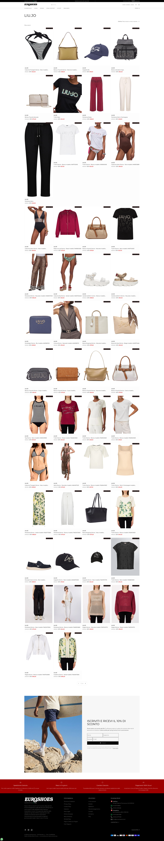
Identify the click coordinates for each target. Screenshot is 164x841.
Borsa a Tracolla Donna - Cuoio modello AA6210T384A (64, 390)
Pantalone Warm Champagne (119, 117)
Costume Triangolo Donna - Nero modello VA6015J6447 (36, 485)
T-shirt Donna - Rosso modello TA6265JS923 (65, 438)
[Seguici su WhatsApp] (32, 830)
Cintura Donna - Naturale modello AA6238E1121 (66, 343)
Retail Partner (35, 836)
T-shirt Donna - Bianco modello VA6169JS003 (95, 164)
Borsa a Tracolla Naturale (31, 117)
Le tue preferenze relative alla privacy (48, 836)
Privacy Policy (115, 748)
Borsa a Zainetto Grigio (117, 70)
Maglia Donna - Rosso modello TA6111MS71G (123, 627)
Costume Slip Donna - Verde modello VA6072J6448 (68, 296)
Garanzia (66, 809)
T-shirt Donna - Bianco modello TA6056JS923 (123, 438)
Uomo (132, 4)
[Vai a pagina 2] (85, 683)
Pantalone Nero (29, 201)
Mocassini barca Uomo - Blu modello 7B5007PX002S (35, 580)
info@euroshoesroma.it (119, 819)
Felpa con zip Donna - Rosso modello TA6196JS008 (67, 248)
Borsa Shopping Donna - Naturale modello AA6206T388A (94, 343)
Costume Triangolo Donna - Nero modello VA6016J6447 (36, 70)
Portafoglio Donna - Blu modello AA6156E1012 (37, 343)
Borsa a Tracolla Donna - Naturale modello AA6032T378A (94, 248)
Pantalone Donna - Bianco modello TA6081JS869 (67, 627)
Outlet (59, 8)
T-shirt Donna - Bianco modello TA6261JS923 (123, 532)
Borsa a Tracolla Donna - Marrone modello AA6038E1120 (65, 70)
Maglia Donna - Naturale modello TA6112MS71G (95, 627)
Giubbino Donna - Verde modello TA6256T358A (66, 674)
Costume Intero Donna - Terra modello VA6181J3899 (125, 164)
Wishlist (90, 804)
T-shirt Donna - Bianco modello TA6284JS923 (95, 485)
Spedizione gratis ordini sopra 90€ (82, 1)
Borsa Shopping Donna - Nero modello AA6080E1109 (93, 532)
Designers (66, 8)
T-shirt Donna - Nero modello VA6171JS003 (122, 248)
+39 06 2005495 (117, 808)
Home (124, 4)
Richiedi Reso (67, 819)
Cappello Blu (86, 70)
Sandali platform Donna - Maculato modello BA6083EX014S (123, 296)
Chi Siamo (91, 814)
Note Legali (67, 811)
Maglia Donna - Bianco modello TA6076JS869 (37, 674)
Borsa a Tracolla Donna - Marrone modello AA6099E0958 (94, 390)
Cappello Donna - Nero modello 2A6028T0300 (66, 580)
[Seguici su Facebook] (25, 830)
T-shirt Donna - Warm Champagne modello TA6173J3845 (123, 485)
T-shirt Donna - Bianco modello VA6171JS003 (66, 164)
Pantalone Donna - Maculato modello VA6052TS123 (39, 296)
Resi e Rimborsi (68, 816)
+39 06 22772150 (117, 817)
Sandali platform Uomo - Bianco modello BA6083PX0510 (94, 296)
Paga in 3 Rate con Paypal (71, 821)
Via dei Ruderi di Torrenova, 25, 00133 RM (123, 803)
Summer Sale (28, 8)
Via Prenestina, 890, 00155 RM (120, 812)
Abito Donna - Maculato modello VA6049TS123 (66, 485)
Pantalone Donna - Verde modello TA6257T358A (38, 532)
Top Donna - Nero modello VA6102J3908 (36, 438)
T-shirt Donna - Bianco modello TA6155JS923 (95, 438)
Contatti (90, 811)
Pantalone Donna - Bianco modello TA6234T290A (67, 532)
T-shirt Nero (57, 117)
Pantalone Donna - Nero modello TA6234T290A (37, 627)
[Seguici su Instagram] (28, 830)
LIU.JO (26, 68)
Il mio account (92, 801)
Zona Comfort (50, 8)
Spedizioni (91, 806)
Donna (128, 4)
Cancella (106, 4)
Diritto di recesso (68, 814)
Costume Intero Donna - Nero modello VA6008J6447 (35, 248)
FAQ (89, 816)
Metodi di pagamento (94, 809)
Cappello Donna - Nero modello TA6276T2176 (95, 580)
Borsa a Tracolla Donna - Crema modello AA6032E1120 (122, 390)
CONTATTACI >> (115, 822)
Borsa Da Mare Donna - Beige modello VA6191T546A (125, 343)
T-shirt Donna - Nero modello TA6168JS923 (122, 580)
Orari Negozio (67, 824)
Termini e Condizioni (69, 801)
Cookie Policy (67, 806)
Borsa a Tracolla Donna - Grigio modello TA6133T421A (36, 390)
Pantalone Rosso (87, 117)
